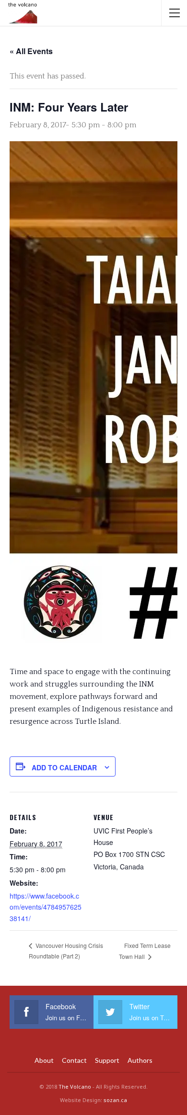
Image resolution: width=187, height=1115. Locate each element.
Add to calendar (64, 767)
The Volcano (74, 1086)
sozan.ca (115, 1100)
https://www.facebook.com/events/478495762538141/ (46, 907)
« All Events (31, 50)
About (44, 1060)
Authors (140, 1060)
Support (107, 1060)
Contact (74, 1060)
